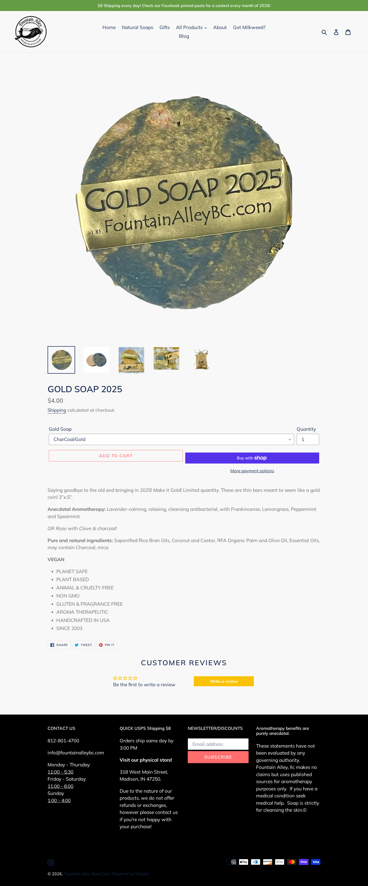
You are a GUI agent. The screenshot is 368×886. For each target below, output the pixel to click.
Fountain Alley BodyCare (87, 873)
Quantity (306, 429)
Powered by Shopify (130, 873)
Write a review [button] (224, 681)
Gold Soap (60, 429)
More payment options (252, 470)
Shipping (57, 410)
